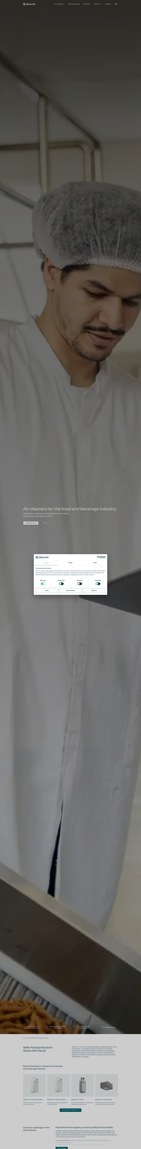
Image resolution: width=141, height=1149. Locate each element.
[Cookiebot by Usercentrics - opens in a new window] (98, 557)
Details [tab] (71, 562)
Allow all (94, 590)
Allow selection (70, 590)
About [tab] (95, 562)
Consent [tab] (46, 563)
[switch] (61, 583)
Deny (47, 590)
